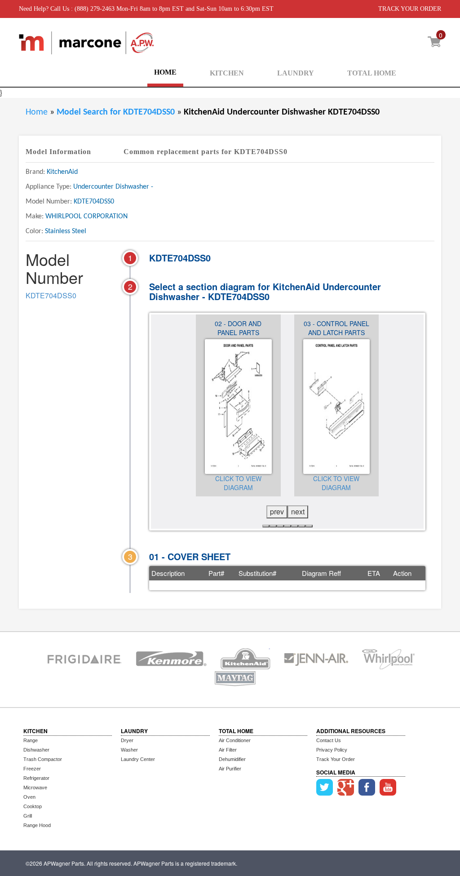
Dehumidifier (232, 759)
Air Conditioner (235, 740)
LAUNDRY (295, 73)
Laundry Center (138, 759)
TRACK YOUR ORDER (409, 8)
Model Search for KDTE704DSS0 (117, 112)
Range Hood (37, 825)
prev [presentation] (277, 511)
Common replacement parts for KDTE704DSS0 (206, 151)
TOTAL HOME (371, 73)
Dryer (127, 740)
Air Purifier (230, 768)
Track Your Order (335, 759)
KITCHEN (227, 73)
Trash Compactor (42, 759)
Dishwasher (36, 749)
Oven (29, 797)
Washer (129, 749)
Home (37, 112)
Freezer (32, 768)
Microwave (35, 787)
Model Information (58, 151)
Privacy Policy (331, 749)
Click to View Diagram (238, 483)
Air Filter (228, 749)
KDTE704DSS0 (51, 295)
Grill (27, 815)
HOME (165, 72)
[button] (266, 526)
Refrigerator (36, 778)
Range (30, 740)
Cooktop (32, 806)
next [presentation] (298, 511)
